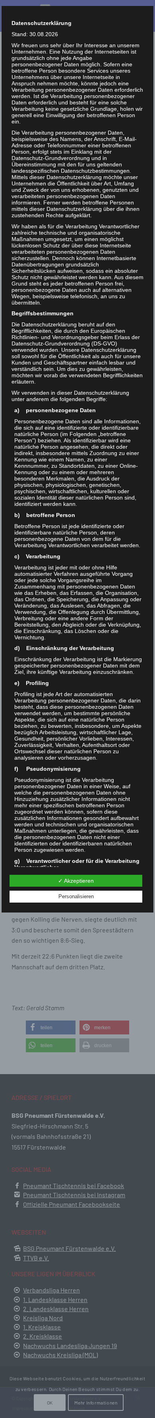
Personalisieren (76, 896)
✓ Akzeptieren (76, 881)
